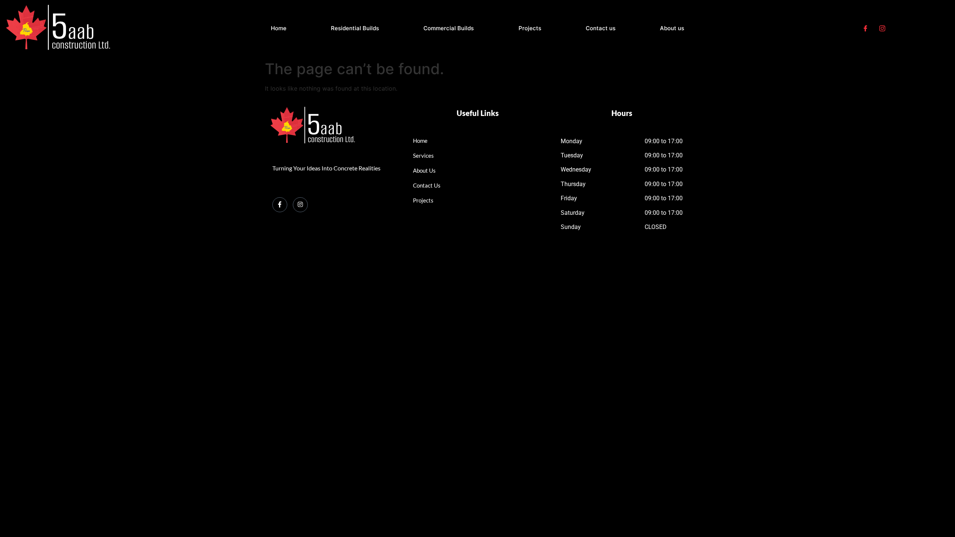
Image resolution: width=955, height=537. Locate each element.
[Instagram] (300, 204)
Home (278, 28)
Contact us (601, 28)
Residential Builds (355, 28)
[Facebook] (865, 28)
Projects (530, 28)
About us (672, 28)
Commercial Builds (448, 28)
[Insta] (882, 28)
